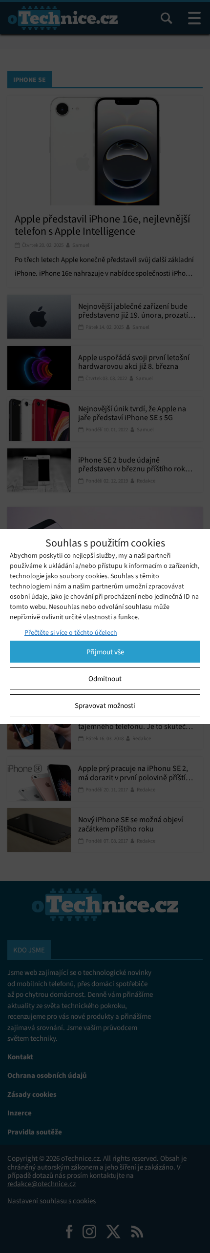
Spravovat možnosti (105, 705)
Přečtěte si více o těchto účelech (70, 632)
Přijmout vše (105, 651)
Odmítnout (105, 678)
